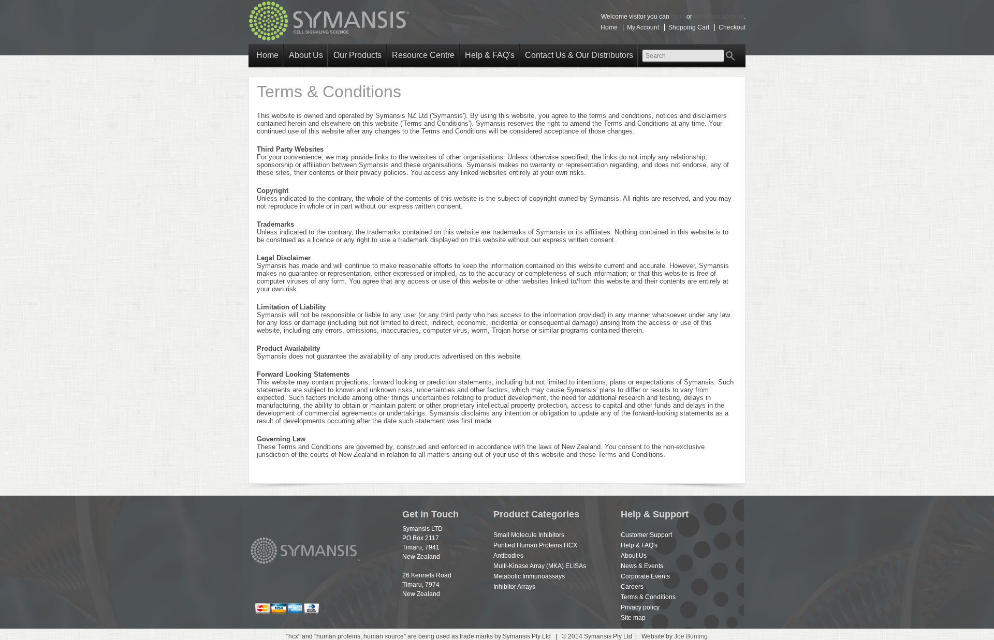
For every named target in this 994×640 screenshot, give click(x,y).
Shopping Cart (688, 27)
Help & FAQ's (490, 55)
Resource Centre (423, 55)
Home (609, 27)
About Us (306, 55)
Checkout (732, 27)
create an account (719, 16)
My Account (643, 27)
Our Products (357, 55)
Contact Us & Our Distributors (579, 55)
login (678, 16)
